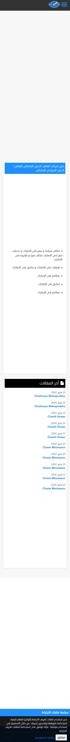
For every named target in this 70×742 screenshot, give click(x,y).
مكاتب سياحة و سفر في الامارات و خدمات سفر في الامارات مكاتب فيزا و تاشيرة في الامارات (37, 255)
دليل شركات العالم (53, 166)
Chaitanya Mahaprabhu (49, 396)
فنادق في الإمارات (49, 284)
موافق (61, 737)
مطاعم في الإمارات (48, 276)
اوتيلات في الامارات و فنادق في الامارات (36, 267)
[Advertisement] (35, 47)
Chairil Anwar (56, 416)
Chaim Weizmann (54, 447)
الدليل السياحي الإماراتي (50, 170)
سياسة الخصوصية (45, 737)
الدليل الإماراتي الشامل (27, 166)
